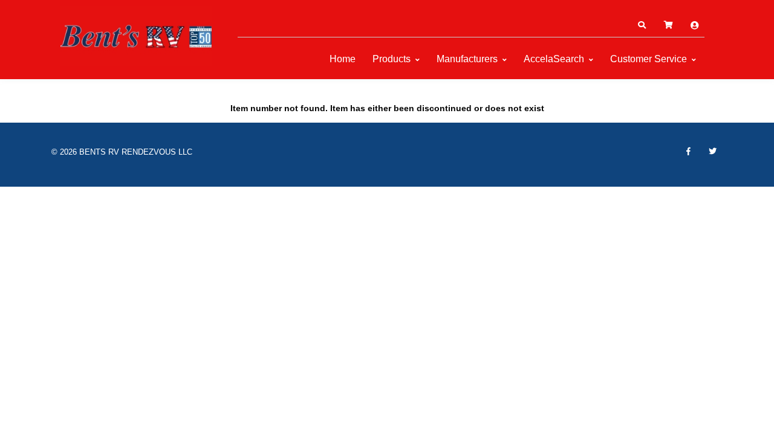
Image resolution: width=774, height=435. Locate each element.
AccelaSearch (554, 59)
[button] (641, 25)
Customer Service (648, 59)
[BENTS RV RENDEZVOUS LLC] (136, 36)
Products (391, 59)
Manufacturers (467, 59)
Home (343, 59)
